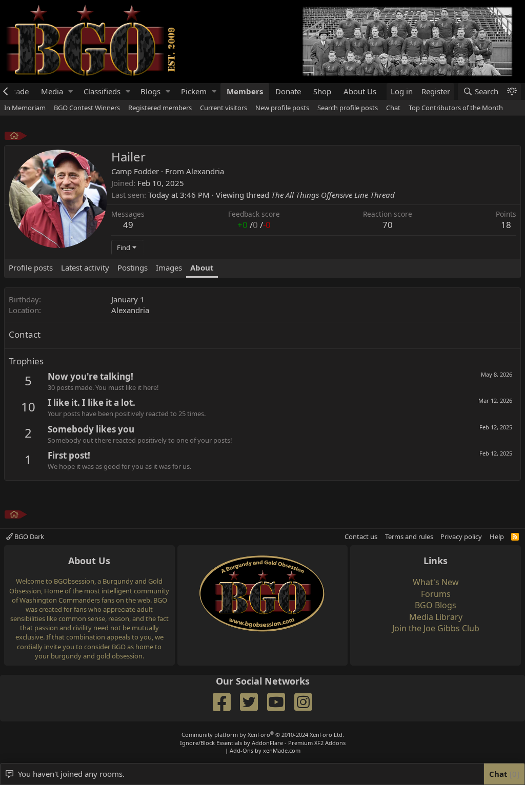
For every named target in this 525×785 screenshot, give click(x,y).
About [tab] (202, 267)
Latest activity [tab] (85, 267)
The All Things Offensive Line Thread (333, 195)
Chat (393, 107)
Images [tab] (169, 267)
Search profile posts (347, 107)
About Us (360, 91)
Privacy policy (461, 536)
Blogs (150, 91)
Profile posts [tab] (31, 267)
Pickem (194, 91)
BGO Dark (28, 536)
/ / (254, 225)
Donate (288, 91)
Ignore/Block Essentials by (263, 743)
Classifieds (102, 91)
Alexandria (205, 171)
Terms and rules (409, 536)
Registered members (160, 107)
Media (52, 91)
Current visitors (223, 107)
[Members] (14, 137)
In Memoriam (25, 107)
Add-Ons (241, 750)
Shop (322, 91)
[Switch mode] (511, 91)
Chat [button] (503, 774)
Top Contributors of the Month (456, 107)
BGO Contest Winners (87, 107)
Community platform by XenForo (262, 734)
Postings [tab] (132, 267)
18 (506, 225)
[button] (70, 91)
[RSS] (515, 536)
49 (128, 225)
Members (245, 91)
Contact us (361, 536)
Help (497, 536)
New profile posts (282, 107)
